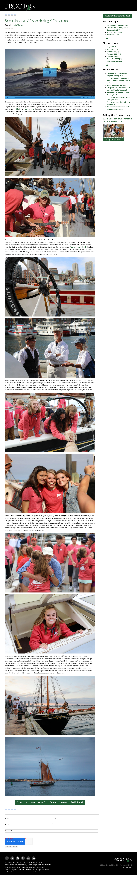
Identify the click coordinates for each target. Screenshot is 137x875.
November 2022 (114, 61)
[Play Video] (7, 97)
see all (105, 39)
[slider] (48, 97)
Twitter (12, 857)
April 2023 (112, 49)
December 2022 (114, 59)
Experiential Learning (117, 28)
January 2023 (113, 56)
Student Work (114, 32)
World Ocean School (78, 247)
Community (113, 30)
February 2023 (114, 54)
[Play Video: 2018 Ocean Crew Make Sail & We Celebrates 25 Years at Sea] (50, 72)
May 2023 (111, 47)
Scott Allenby (18, 25)
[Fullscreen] (92, 97)
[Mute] (84, 97)
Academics (113, 35)
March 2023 (113, 52)
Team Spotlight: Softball (116, 85)
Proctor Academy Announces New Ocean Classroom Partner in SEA (119, 80)
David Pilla (17, 109)
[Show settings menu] (88, 97)
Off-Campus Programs (117, 25)
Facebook (7, 857)
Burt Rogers (29, 109)
